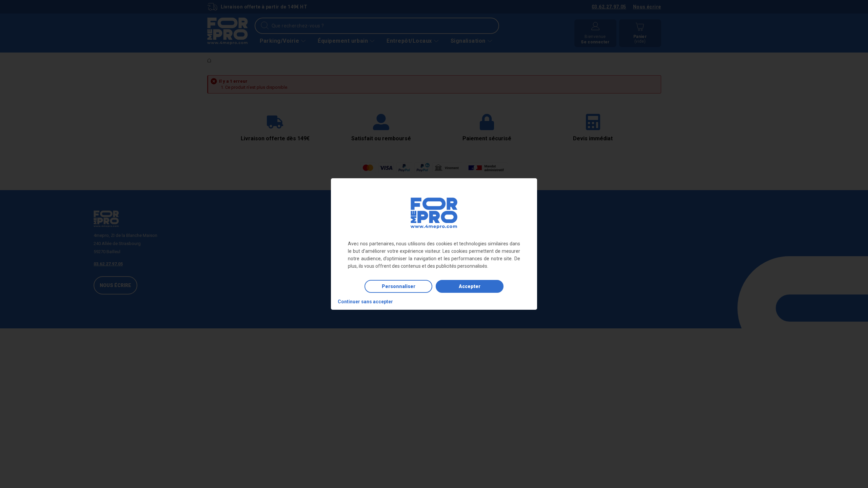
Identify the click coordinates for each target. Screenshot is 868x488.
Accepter (469, 286)
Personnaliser (398, 286)
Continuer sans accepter (365, 301)
